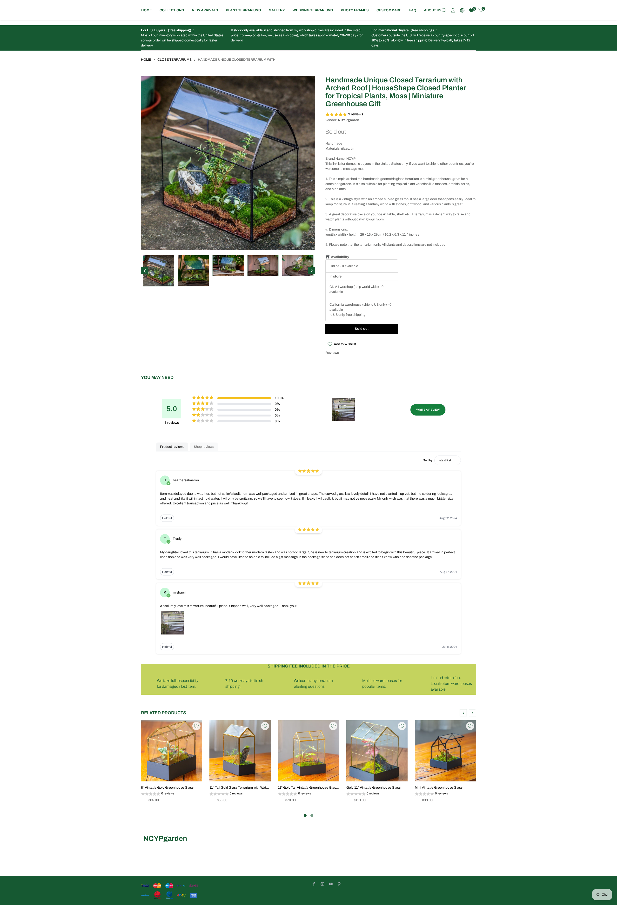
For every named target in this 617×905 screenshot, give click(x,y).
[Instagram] (322, 884)
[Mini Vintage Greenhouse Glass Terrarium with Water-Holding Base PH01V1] (445, 750)
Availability (340, 257)
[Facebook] (314, 884)
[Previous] (144, 270)
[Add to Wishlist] (196, 726)
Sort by (427, 460)
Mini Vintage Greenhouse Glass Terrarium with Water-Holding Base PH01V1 (441, 788)
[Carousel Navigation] (468, 712)
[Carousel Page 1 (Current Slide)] (305, 815)
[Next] (311, 270)
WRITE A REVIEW (428, 409)
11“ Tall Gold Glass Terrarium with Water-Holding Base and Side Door (239, 788)
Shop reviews (204, 447)
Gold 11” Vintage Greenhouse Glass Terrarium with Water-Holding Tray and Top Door (375, 788)
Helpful (167, 518)
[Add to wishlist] (186, 772)
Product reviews (172, 447)
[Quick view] (193, 772)
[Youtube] (331, 884)
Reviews (332, 353)
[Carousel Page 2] (311, 815)
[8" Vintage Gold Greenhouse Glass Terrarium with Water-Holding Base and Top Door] (171, 750)
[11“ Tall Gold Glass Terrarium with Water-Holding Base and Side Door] (240, 750)
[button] (400, 115)
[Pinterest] (339, 884)
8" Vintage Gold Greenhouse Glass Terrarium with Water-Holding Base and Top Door (170, 788)
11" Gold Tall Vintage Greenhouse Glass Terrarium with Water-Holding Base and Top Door (308, 788)
